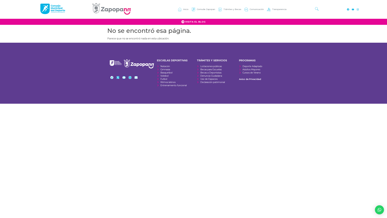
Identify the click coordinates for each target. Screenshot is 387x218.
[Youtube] (353, 9)
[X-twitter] (117, 77)
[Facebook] (348, 9)
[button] (379, 209)
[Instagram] (357, 9)
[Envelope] (136, 77)
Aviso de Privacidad (250, 79)
